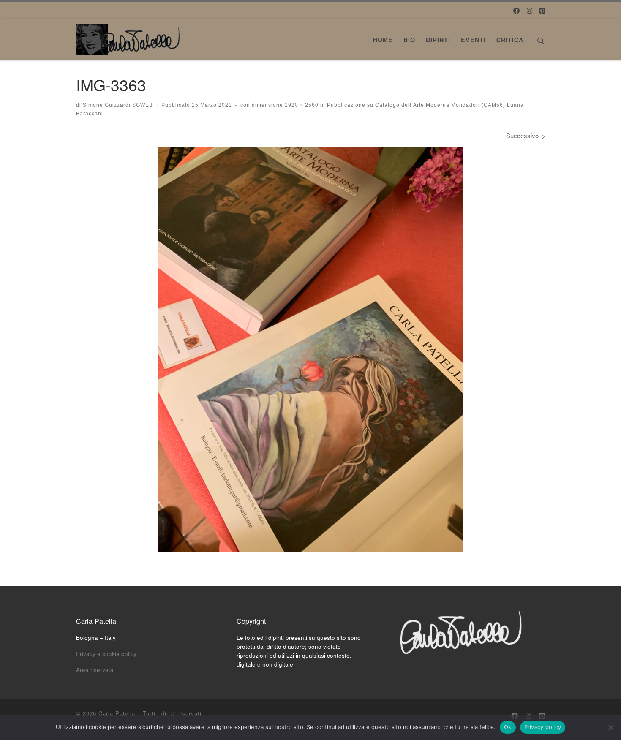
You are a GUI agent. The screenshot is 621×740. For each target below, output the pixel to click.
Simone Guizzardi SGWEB (118, 105)
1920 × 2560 (301, 105)
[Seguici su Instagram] (529, 10)
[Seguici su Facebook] (516, 10)
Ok (508, 727)
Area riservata (95, 670)
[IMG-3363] (310, 349)
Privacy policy (542, 727)
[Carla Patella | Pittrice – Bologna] (129, 37)
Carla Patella (116, 713)
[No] (610, 727)
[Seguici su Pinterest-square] (542, 10)
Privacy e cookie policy (106, 654)
